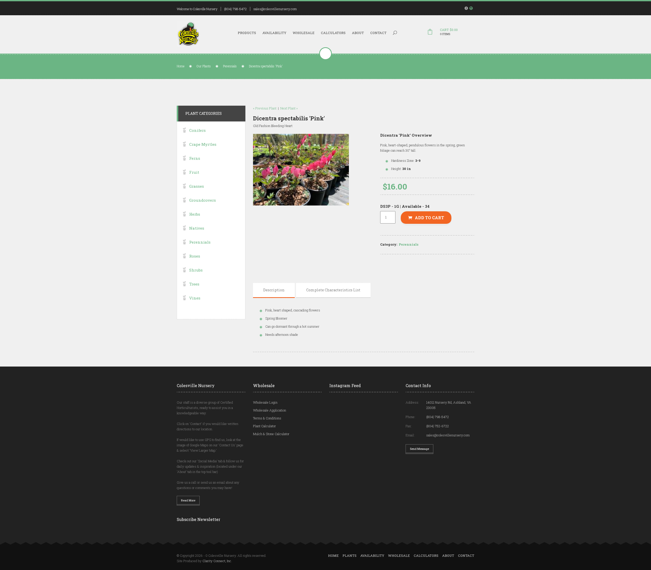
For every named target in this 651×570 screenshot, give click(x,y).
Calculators (333, 32)
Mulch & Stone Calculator (271, 434)
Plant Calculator (264, 426)
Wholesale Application (269, 410)
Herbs (194, 214)
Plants (350, 555)
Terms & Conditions (267, 418)
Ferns (194, 158)
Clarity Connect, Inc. (217, 561)
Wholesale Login (265, 402)
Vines (194, 297)
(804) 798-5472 (235, 9)
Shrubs (196, 270)
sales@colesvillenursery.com (275, 9)
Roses (194, 256)
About (358, 32)
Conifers (197, 130)
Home (180, 66)
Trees (194, 284)
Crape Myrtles (202, 144)
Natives (196, 228)
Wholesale (304, 32)
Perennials (230, 66)
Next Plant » (289, 108)
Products (247, 32)
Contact (378, 32)
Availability (274, 32)
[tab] (274, 290)
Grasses (196, 186)
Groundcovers (202, 200)
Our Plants (204, 66)
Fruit (194, 172)
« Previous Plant (264, 108)
